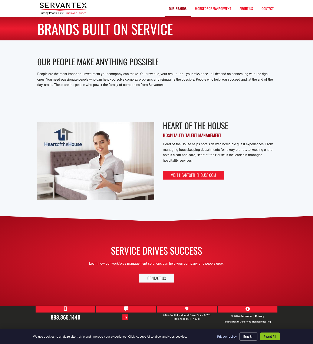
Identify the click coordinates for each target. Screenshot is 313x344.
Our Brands (178, 8)
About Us (246, 8)
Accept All (270, 336)
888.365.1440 (65, 317)
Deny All (248, 336)
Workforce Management (213, 8)
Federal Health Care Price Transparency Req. (247, 321)
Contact (267, 8)
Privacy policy (227, 336)
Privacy (259, 316)
